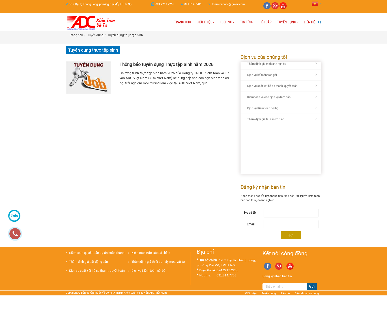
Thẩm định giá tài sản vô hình (265, 112)
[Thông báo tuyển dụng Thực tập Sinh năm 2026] (91, 77)
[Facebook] (267, 8)
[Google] (275, 8)
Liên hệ (309, 22)
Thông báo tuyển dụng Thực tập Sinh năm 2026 (166, 64)
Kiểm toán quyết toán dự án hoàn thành (97, 253)
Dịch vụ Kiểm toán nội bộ (262, 101)
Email (250, 224)
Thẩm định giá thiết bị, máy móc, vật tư (158, 261)
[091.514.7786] (17, 236)
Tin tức (246, 22)
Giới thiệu (205, 22)
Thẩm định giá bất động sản (88, 261)
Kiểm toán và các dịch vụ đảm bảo (268, 90)
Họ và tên (250, 212)
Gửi (290, 235)
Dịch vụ (226, 22)
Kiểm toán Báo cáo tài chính (150, 253)
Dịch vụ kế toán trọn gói (262, 67)
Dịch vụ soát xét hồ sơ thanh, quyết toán (272, 78)
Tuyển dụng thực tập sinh (125, 35)
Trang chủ (182, 22)
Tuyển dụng (286, 22)
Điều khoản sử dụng (307, 293)
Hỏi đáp (266, 22)
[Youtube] (284, 8)
